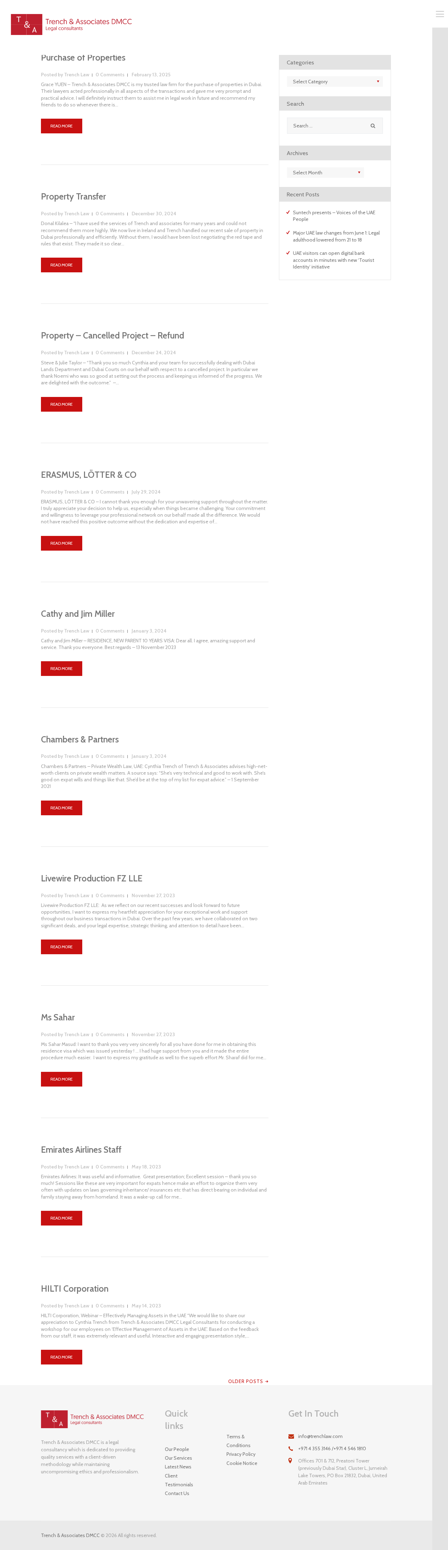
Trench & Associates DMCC (70, 1535)
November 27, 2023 (153, 895)
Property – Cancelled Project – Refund (112, 335)
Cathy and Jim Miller (78, 613)
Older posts (245, 1381)
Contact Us (177, 1493)
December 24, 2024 (154, 352)
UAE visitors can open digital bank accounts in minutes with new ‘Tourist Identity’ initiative (333, 260)
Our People (177, 1449)
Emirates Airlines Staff (81, 1149)
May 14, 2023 (146, 1306)
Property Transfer (73, 196)
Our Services (178, 1458)
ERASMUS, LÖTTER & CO (88, 475)
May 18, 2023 (146, 1167)
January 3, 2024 (149, 631)
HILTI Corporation (74, 1288)
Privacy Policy (240, 1454)
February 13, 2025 (151, 74)
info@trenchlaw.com (320, 1436)
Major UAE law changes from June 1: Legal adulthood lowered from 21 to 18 (336, 236)
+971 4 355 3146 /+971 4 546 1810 (332, 1448)
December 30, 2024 (154, 213)
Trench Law (65, 74)
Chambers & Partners (80, 739)
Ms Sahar (58, 1017)
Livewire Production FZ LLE (91, 878)
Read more (61, 125)
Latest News (178, 1467)
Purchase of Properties (83, 57)
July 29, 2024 (146, 492)
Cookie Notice (241, 1463)
